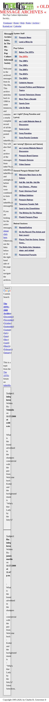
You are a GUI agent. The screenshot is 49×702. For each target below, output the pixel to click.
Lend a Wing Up (26, 42)
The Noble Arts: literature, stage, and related (30, 248)
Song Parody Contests (28, 138)
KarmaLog (7, 26)
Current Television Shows (30, 95)
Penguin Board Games (28, 156)
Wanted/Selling (25, 228)
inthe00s (7, 385)
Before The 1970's (26, 52)
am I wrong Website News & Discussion (31, 149)
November (8, 320)
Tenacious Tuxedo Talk (28, 204)
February (8, 349)
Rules (28, 23)
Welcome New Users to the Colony (30, 176)
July (6, 333)
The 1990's (23, 65)
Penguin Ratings (26, 200)
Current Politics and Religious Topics (32, 88)
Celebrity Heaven (26, 83)
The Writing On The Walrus (30, 213)
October (7, 323)
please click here (6, 234)
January (7, 352)
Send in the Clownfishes (29, 208)
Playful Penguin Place (28, 217)
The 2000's (23, 70)
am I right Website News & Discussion (30, 123)
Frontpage (7, 23)
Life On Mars (24, 108)
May (6, 339)
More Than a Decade (27, 99)
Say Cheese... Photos (28, 187)
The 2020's (23, 78)
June (6, 336)
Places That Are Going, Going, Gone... (32, 241)
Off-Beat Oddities (26, 195)
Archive (35, 23)
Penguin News (25, 37)
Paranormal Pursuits (27, 255)
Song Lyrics (24, 129)
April (6, 343)
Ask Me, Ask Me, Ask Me (29, 182)
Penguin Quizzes (26, 160)
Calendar (17, 26)
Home (16, 23)
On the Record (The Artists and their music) (32, 233)
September (8, 326)
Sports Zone (24, 103)
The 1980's (23, 61)
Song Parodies (25, 133)
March (7, 346)
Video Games (24, 164)
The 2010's (23, 74)
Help (22, 23)
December (8, 317)
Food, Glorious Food (28, 191)
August (7, 330)
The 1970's (23, 57)
